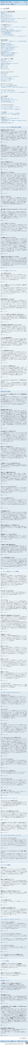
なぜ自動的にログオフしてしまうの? (7, 20)
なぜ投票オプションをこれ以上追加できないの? (9, 46)
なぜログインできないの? (5, 17)
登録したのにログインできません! (7, 16)
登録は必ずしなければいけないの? (7, 12)
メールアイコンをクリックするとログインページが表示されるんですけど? (14, 37)
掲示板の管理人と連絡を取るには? (7, 122)
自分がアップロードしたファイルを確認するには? (10, 114)
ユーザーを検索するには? (5, 100)
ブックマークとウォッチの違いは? (7, 105)
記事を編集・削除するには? (6, 43)
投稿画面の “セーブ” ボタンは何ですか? (8, 53)
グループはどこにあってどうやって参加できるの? (10, 76)
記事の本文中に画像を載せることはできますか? (9, 63)
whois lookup (15, 1012)
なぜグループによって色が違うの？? (7, 78)
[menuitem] (3, 2)
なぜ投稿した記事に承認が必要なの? (7, 54)
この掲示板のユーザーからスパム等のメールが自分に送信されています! (14, 87)
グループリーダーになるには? (6, 77)
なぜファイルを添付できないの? (7, 50)
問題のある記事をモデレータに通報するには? (9, 52)
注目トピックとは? (4, 66)
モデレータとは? (4, 74)
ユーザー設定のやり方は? (5, 25)
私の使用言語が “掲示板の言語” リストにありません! (10, 31)
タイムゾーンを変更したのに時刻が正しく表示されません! (11, 30)
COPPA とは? (3, 13)
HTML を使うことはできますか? (7, 61)
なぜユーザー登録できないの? (6, 15)
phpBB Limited (4, 985)
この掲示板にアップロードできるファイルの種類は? (10, 113)
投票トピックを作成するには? (6, 45)
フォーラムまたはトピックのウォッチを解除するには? (11, 109)
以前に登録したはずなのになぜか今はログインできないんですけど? (13, 18)
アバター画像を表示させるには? (7, 33)
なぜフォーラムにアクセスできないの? (8, 49)
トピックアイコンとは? (5, 69)
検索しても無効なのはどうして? (7, 98)
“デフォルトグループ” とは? (6, 79)
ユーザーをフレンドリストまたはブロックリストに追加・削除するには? (13, 93)
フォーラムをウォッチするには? (7, 108)
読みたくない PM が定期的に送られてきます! (9, 86)
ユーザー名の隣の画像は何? (6, 32)
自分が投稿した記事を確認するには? (7, 101)
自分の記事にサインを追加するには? (7, 44)
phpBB (2, 332)
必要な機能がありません (5, 119)
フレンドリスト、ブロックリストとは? (8, 91)
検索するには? (3, 97)
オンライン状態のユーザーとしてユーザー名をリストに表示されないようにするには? (14, 27)
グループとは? (3, 75)
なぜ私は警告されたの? (5, 51)
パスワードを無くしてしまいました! (7, 19)
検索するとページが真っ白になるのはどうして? (9, 99)
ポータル (8, 4)
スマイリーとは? (4, 62)
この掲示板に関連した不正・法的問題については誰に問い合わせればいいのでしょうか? (14, 121)
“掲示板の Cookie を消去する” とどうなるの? (9, 21)
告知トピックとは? (4, 65)
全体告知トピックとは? (5, 64)
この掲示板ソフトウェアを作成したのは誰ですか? (10, 118)
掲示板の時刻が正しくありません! (7, 29)
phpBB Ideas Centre (7, 998)
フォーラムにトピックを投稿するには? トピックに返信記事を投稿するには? (14, 42)
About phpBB (10, 989)
